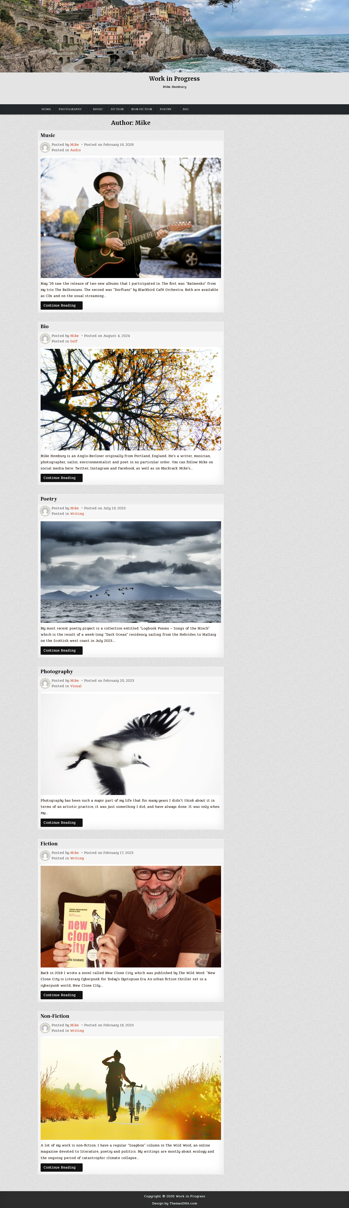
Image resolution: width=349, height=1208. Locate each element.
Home (46, 109)
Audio (75, 150)
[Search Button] (213, 96)
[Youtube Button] (170, 96)
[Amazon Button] (187, 96)
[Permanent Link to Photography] (131, 744)
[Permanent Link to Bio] (131, 399)
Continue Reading (63, 305)
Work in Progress (174, 78)
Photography (70, 109)
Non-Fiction (141, 109)
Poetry (165, 109)
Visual (76, 686)
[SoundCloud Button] (178, 96)
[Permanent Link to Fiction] (131, 916)
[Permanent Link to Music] (131, 218)
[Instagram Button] (153, 96)
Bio (186, 109)
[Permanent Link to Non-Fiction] (131, 1089)
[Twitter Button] (136, 96)
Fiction (117, 109)
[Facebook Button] (144, 96)
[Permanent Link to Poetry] (131, 572)
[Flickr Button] (161, 96)
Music (98, 109)
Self (73, 341)
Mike (74, 145)
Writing (77, 514)
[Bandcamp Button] (204, 96)
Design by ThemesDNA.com (174, 1203)
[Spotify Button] (196, 96)
